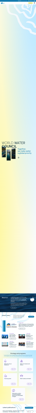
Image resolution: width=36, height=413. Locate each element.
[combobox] (22, 1)
